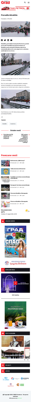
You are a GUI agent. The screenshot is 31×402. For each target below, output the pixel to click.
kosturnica (13, 123)
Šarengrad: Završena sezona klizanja (19, 185)
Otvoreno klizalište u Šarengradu (19, 193)
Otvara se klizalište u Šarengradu (19, 201)
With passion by (15, 398)
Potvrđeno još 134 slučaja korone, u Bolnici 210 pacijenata (8, 136)
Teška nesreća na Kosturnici (17, 168)
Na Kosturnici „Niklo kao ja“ (17, 160)
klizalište (5, 123)
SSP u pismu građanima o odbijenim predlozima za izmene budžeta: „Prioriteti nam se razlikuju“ (23, 138)
